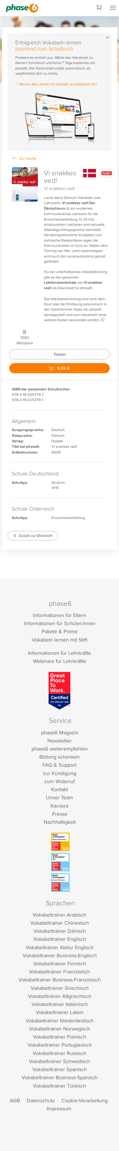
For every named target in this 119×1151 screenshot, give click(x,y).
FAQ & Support (59, 764)
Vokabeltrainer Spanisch (59, 1069)
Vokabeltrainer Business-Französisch (59, 979)
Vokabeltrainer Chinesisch (59, 922)
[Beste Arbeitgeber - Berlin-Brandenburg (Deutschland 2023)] (60, 842)
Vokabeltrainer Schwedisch (59, 1061)
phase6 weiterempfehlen (59, 748)
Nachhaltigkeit (60, 821)
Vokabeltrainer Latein (59, 1012)
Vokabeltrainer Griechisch (60, 988)
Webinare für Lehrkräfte (59, 661)
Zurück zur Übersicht (35, 535)
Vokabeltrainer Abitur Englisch (60, 947)
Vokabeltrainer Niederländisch (60, 1020)
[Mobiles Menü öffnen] (113, 8)
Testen (59, 354)
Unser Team (59, 797)
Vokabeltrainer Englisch (59, 939)
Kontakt (59, 789)
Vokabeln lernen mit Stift (59, 639)
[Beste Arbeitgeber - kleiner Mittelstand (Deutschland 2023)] (60, 882)
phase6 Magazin (59, 732)
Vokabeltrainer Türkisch (59, 1085)
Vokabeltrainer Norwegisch (59, 1028)
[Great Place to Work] (60, 690)
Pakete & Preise (60, 631)
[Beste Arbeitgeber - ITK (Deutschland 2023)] (60, 862)
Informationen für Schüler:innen (59, 623)
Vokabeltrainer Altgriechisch (59, 996)
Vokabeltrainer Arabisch (59, 914)
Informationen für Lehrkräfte (59, 653)
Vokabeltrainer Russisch (59, 1053)
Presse (59, 813)
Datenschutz (41, 1100)
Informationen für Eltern (59, 615)
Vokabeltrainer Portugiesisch (59, 1044)
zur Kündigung (59, 773)
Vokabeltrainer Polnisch (59, 1036)
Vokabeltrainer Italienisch (59, 1004)
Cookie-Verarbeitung (85, 1100)
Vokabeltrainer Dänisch (60, 930)
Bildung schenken (59, 756)
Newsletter (59, 740)
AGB (15, 1100)
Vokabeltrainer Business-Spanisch (60, 1077)
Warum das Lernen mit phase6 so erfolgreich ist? (58, 83)
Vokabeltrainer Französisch (59, 971)
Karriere (59, 805)
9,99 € (63, 368)
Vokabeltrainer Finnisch (59, 963)
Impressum (59, 1108)
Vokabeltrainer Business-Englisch (60, 955)
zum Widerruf (59, 781)
